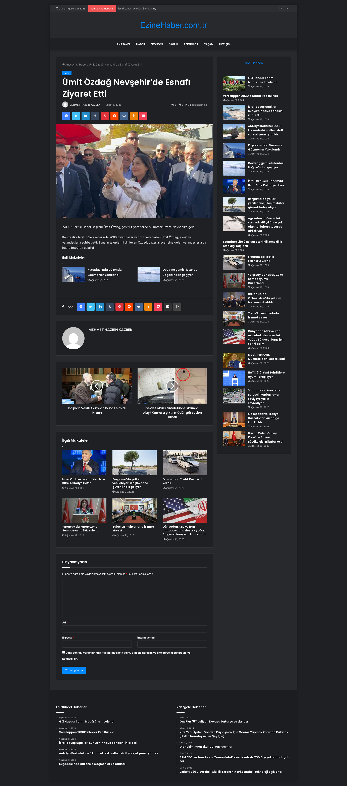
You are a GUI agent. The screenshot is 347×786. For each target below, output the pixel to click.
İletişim (224, 44)
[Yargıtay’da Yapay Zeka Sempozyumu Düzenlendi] (84, 510)
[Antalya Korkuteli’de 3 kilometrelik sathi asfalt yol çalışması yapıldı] (234, 131)
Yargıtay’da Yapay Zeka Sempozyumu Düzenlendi (80, 528)
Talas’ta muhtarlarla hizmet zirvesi (133, 528)
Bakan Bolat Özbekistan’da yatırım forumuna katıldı (264, 298)
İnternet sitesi (146, 637)
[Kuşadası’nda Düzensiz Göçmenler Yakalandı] (73, 274)
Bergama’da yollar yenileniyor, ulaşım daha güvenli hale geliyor (130, 483)
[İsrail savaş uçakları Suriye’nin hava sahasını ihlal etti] (234, 112)
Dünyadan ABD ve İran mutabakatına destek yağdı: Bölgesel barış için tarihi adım (184, 530)
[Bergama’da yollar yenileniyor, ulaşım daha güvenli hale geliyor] (134, 462)
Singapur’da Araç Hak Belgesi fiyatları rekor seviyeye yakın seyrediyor (264, 396)
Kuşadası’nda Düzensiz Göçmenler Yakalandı (265, 147)
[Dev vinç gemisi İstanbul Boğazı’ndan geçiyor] (149, 274)
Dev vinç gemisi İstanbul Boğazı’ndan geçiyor (266, 165)
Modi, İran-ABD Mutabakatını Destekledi (266, 357)
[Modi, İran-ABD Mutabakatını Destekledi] (234, 360)
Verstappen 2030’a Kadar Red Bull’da (250, 96)
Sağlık (173, 44)
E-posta (68, 637)
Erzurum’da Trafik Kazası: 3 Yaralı (182, 481)
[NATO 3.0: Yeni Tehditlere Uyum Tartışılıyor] (234, 378)
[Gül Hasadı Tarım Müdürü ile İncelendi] (234, 83)
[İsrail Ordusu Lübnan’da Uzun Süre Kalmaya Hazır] (84, 462)
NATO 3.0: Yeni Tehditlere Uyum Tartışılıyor (266, 374)
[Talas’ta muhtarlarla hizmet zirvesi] (134, 510)
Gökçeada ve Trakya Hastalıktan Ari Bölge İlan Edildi (263, 418)
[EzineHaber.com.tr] (173, 25)
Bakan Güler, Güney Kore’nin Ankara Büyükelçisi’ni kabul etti (265, 437)
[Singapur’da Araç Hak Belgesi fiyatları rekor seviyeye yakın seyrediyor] (234, 395)
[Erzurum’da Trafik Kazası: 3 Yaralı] (185, 462)
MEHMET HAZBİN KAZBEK (84, 104)
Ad (65, 622)
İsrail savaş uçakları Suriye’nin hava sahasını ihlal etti (150, 8)
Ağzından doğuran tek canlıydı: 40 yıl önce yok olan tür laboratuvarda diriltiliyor (265, 224)
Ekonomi (157, 44)
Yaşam (208, 44)
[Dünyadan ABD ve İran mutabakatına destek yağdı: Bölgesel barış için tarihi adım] (185, 510)
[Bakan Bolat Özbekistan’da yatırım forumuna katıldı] (234, 299)
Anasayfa (124, 44)
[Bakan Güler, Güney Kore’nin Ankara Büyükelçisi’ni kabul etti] (234, 438)
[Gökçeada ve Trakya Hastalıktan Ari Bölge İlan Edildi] (234, 419)
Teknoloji (191, 44)
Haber (140, 44)
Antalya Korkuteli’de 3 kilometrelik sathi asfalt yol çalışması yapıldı (265, 130)
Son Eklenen (254, 63)
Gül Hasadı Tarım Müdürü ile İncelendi (262, 80)
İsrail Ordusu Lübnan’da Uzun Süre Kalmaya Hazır (83, 481)
